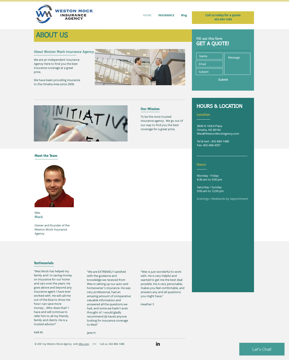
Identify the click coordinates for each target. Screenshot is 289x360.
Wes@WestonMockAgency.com (218, 134)
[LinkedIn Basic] (158, 344)
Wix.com (83, 344)
